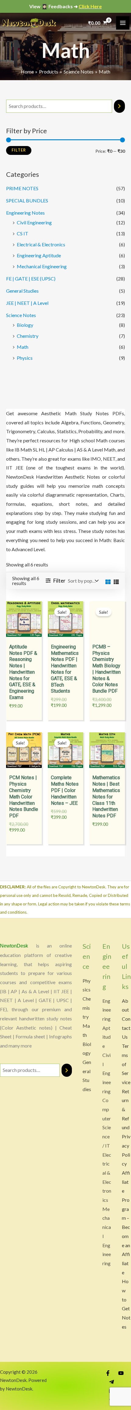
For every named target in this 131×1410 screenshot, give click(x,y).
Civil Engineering (34, 222)
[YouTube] (121, 1373)
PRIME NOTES (22, 188)
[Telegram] (111, 1382)
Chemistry (27, 336)
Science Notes (21, 315)
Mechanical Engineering (42, 266)
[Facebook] (108, 1373)
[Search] (119, 106)
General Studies (22, 291)
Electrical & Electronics (41, 244)
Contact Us (126, 1028)
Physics (25, 358)
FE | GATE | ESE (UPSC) (30, 278)
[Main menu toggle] (122, 23)
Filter (19, 150)
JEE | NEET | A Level (27, 303)
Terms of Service (126, 1064)
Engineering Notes (25, 213)
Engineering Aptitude (39, 255)
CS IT (22, 233)
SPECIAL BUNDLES (27, 200)
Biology (25, 325)
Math (22, 347)
